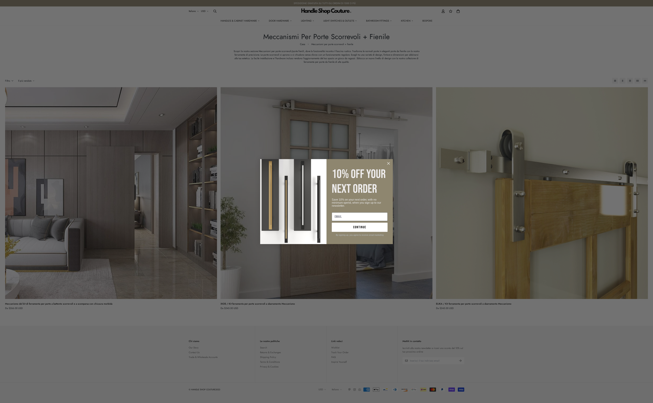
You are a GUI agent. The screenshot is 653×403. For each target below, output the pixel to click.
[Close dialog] (388, 163)
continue (359, 227)
